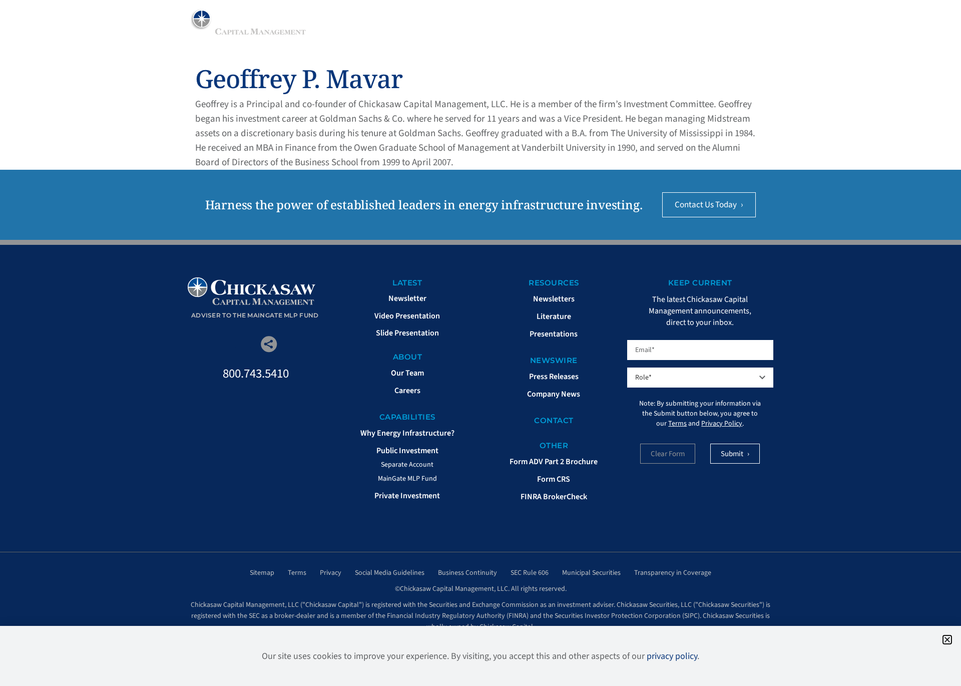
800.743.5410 (256, 374)
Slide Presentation (407, 332)
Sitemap (262, 573)
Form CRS (553, 479)
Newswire (674, 27)
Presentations (554, 333)
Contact (554, 420)
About (474, 27)
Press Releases (554, 376)
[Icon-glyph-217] (243, 344)
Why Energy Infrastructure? (407, 433)
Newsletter (407, 298)
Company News (553, 394)
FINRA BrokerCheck (554, 496)
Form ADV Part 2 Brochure (554, 461)
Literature (554, 316)
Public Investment (407, 450)
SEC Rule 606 (530, 573)
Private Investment (407, 495)
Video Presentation (407, 315)
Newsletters (554, 298)
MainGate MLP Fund (407, 479)
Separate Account (407, 465)
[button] (947, 639)
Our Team (407, 373)
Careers (407, 390)
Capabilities (535, 27)
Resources (606, 27)
